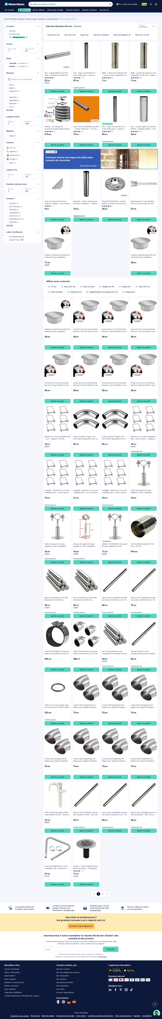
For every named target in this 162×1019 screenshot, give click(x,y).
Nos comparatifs (62, 976)
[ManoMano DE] (69, 1002)
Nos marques (61, 979)
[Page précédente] (94, 894)
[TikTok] (131, 989)
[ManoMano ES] (74, 1002)
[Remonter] (155, 1004)
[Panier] (156, 4)
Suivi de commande (11, 969)
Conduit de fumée (52, 19)
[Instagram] (126, 989)
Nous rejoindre (10, 989)
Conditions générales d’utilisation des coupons (21, 996)
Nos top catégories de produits (67, 972)
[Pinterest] (121, 989)
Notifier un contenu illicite (14, 982)
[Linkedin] (110, 989)
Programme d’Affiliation (13, 992)
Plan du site (35, 1016)
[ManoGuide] (156, 1013)
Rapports (137, 1016)
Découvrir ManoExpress (65, 992)
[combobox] (147, 26)
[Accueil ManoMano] (15, 4)
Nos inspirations (62, 986)
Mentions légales (48, 1016)
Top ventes (60, 989)
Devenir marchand (11, 986)
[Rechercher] (31, 4)
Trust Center (81, 1016)
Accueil (6, 19)
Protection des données (65, 1016)
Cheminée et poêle (31, 19)
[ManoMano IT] (58, 1002)
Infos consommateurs (123, 1016)
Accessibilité (147, 1016)
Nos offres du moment (64, 982)
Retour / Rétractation (12, 972)
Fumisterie (41, 19)
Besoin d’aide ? (9, 976)
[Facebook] (115, 989)
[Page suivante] (107, 894)
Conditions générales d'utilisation (100, 1016)
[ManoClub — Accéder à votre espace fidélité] (144, 4)
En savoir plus (102, 957)
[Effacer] (110, 4)
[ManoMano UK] (63, 1002)
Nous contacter (10, 979)
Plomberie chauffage (17, 19)
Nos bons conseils (63, 969)
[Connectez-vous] (150, 4)
